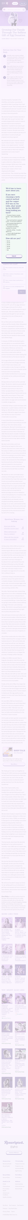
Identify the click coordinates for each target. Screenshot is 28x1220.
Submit (14, 256)
